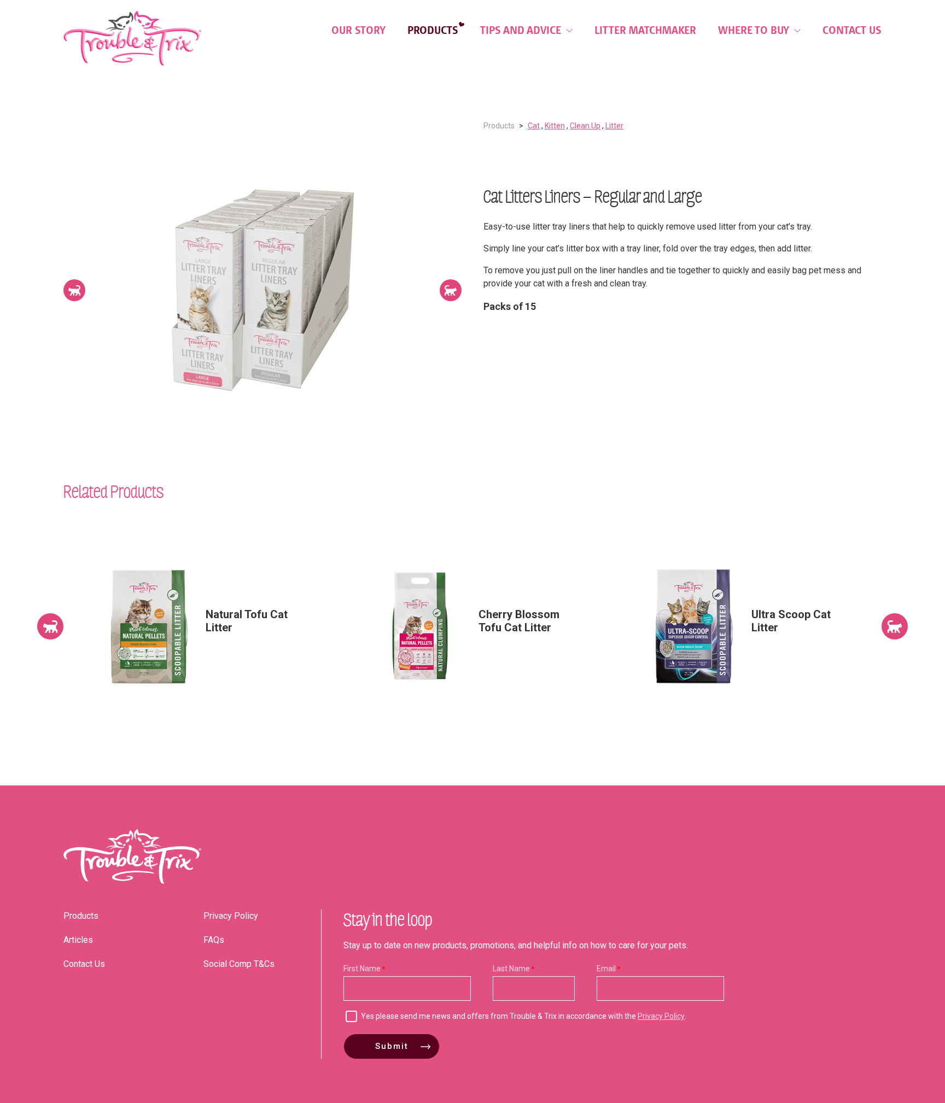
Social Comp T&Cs (239, 964)
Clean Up (585, 125)
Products (432, 30)
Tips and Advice (522, 30)
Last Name (511, 968)
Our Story (358, 30)
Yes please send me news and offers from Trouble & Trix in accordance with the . (523, 1016)
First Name (362, 968)
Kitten (555, 125)
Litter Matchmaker (645, 30)
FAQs (213, 940)
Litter (614, 125)
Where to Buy (755, 30)
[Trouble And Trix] (132, 38)
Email (606, 968)
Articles (78, 940)
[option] (262, 290)
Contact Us (852, 30)
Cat (534, 125)
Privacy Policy (230, 916)
